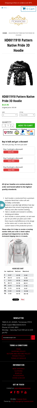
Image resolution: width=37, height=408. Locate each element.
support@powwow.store (22, 388)
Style (21, 112)
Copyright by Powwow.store (24, 401)
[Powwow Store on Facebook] (14, 392)
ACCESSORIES (18, 376)
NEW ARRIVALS (18, 369)
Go (33, 337)
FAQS (18, 349)
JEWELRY (18, 373)
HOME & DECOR (18, 378)
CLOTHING (18, 371)
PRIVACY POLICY (18, 356)
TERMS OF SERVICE (18, 358)
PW (12, 401)
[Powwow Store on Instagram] (18, 392)
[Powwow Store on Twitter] (11, 392)
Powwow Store (21, 399)
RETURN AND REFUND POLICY (18, 354)
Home (5, 33)
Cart (30, 9)
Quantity (6, 122)
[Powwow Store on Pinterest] (22, 392)
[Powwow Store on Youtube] (25, 392)
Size (3, 112)
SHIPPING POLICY (18, 351)
